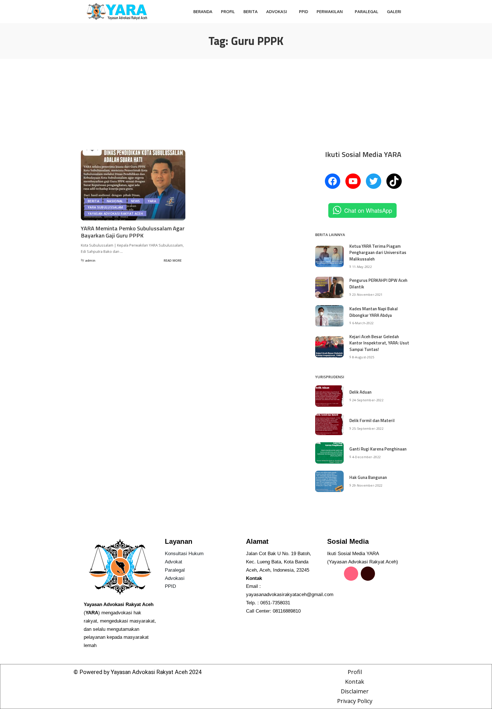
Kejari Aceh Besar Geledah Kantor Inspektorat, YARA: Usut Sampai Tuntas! (379, 343)
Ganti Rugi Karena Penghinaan (378, 449)
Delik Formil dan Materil (372, 420)
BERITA (250, 11)
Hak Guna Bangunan (368, 477)
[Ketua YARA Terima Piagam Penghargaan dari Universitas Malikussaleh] (329, 256)
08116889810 (287, 611)
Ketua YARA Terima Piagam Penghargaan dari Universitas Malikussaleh (377, 252)
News (135, 201)
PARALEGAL (366, 11)
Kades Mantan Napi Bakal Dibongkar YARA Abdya (373, 312)
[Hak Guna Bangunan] (329, 481)
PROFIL (228, 11)
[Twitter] (373, 181)
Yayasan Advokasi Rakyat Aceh (115, 213)
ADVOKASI (276, 11)
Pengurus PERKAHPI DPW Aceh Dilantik (378, 283)
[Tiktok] (368, 574)
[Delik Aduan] (329, 396)
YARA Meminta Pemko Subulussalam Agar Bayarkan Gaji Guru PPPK (132, 232)
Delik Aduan (360, 392)
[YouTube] (353, 181)
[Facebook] (332, 181)
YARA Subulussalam (105, 207)
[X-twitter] (385, 574)
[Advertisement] (246, 101)
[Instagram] (351, 574)
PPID (303, 11)
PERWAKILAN (330, 11)
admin (90, 260)
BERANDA (202, 11)
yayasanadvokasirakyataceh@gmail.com (289, 594)
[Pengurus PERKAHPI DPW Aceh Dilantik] (329, 287)
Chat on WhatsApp (368, 210)
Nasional (115, 201)
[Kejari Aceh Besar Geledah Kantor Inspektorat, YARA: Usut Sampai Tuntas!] (329, 346)
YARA (152, 201)
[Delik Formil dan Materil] (329, 424)
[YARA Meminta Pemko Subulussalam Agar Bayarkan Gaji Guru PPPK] (133, 185)
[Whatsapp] (351, 590)
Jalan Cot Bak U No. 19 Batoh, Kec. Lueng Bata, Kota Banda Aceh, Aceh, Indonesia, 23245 (278, 562)
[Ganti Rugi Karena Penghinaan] (329, 453)
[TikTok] (394, 181)
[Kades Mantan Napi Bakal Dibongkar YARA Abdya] (329, 315)
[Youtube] (334, 590)
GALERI (394, 11)
